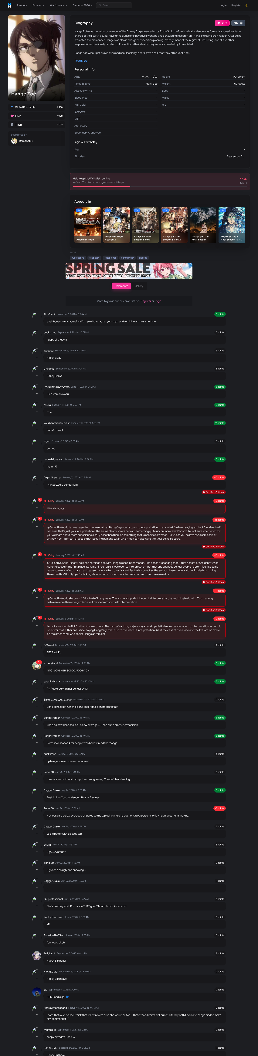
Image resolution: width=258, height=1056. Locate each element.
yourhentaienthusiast (57, 423)
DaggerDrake (52, 790)
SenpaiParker (52, 717)
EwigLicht (49, 953)
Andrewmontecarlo (55, 1008)
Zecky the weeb (53, 917)
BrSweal (49, 645)
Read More (80, 60)
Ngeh (47, 441)
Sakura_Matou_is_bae (58, 699)
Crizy (51, 501)
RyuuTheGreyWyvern (57, 387)
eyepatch (94, 257)
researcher (110, 257)
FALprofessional (53, 899)
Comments (121, 286)
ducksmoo (50, 332)
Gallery (139, 286)
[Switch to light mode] (247, 5)
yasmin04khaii (52, 681)
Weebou (48, 350)
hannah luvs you (53, 459)
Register (236, 5)
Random (22, 5)
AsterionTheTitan (54, 935)
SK (45, 989)
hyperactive (78, 257)
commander (127, 257)
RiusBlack (49, 314)
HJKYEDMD (51, 971)
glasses (143, 257)
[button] (38, 5)
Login (223, 5)
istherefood (51, 663)
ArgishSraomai (52, 477)
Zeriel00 (49, 772)
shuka (47, 405)
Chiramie (49, 368)
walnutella (50, 1029)
